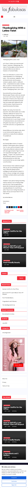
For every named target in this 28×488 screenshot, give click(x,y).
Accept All (14, 477)
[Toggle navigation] (14, 17)
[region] (14, 476)
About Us (4, 378)
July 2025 (4, 323)
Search (4, 273)
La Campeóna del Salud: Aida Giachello (9, 211)
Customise (14, 481)
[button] (26, 16)
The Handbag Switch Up (8, 305)
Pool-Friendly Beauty (11, 262)
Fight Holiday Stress (20, 211)
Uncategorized (7, 229)
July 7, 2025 (7, 411)
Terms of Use (5, 386)
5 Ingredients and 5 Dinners (9, 301)
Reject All (14, 485)
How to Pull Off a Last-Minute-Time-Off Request (13, 247)
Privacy (4, 382)
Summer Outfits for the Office (12, 232)
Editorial (6, 34)
